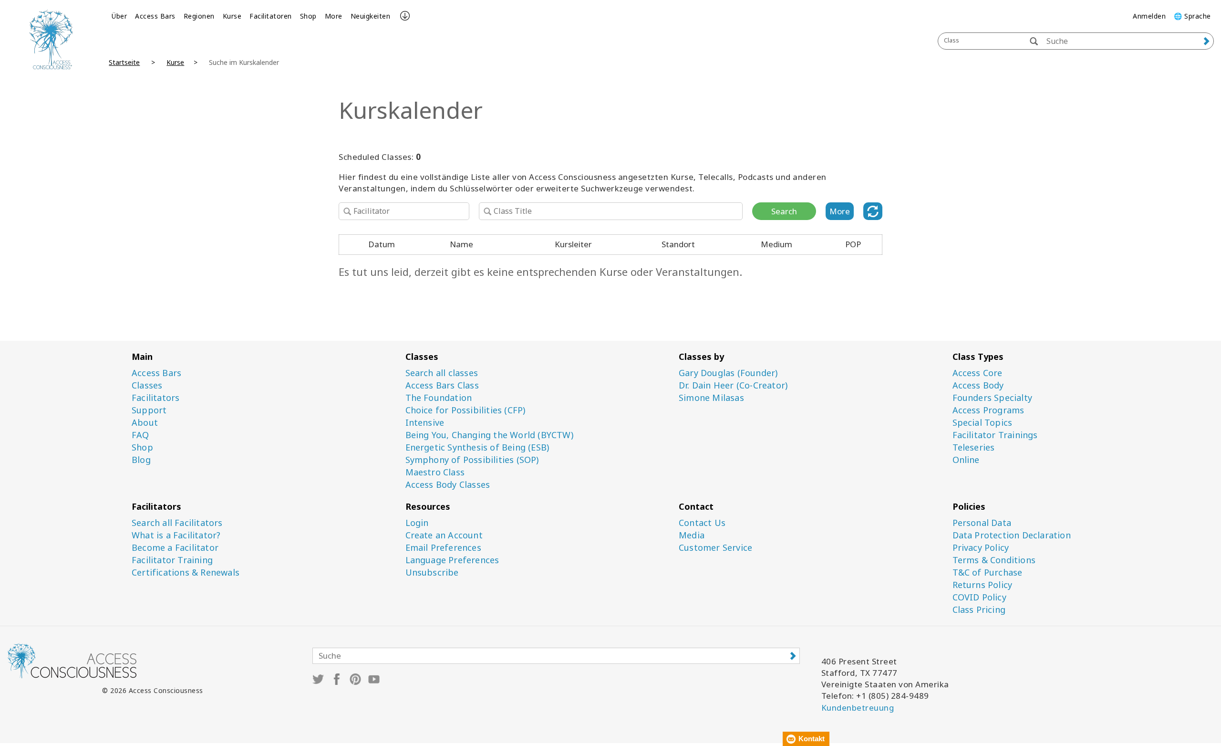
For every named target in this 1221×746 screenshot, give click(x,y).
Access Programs (988, 410)
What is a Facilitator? (176, 535)
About (145, 423)
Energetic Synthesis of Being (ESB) (477, 447)
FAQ (140, 435)
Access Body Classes (447, 485)
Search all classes (441, 373)
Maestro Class (435, 472)
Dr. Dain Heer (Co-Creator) (733, 385)
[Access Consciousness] (50, 39)
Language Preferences (452, 560)
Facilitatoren (270, 16)
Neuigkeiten (371, 16)
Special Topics (982, 423)
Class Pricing (979, 610)
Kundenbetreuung (857, 707)
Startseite (124, 62)
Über (119, 16)
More (333, 16)
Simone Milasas (711, 398)
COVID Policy (979, 597)
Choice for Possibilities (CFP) (465, 410)
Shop (308, 16)
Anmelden (1149, 16)
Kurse (232, 16)
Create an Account (444, 535)
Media (691, 535)
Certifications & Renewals (185, 572)
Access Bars (155, 16)
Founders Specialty (992, 398)
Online (966, 460)
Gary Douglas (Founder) (728, 373)
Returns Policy (982, 585)
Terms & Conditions (994, 560)
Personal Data (982, 523)
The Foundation (438, 398)
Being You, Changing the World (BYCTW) (489, 435)
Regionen (199, 16)
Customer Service (715, 548)
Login (417, 523)
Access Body (978, 385)
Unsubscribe (432, 572)
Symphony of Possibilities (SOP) (472, 460)
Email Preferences (443, 548)
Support (149, 410)
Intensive (425, 423)
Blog (141, 460)
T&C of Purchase (987, 572)
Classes (147, 385)
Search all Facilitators (177, 523)
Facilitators (155, 398)
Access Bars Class (442, 385)
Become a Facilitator (175, 548)
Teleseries (973, 447)
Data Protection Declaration (1011, 535)
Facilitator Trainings (995, 435)
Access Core (977, 373)
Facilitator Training (172, 560)
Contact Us (702, 523)
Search (784, 211)
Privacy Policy (980, 548)
